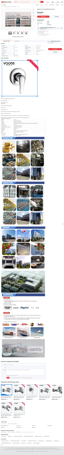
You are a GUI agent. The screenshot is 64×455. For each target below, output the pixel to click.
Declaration (41, 451)
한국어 (39, 449)
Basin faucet (3, 427)
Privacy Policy (46, 451)
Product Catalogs (14, 423)
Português (16, 449)
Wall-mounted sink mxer (4, 425)
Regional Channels (43, 448)
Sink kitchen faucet (19, 427)
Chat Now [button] (57, 16)
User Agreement (37, 451)
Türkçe (50, 449)
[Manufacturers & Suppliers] (6, 2)
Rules (62, 4)
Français (20, 449)
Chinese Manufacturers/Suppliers (21, 448)
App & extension (51, 4)
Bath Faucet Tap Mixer (16, 443)
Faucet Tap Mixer (23, 440)
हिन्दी (44, 449)
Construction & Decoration (7, 6)
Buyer (41, 4)
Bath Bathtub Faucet (49, 440)
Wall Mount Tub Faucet (38, 436)
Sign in (62, 2)
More (2, 444)
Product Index (48, 448)
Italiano (27, 449)
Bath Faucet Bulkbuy (36, 443)
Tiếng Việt (53, 449)
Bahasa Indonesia (58, 449)
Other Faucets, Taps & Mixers (18, 436)
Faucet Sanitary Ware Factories (14, 440)
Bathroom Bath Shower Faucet (6, 443)
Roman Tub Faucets (46, 436)
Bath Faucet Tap (56, 440)
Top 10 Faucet (23, 443)
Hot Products (9, 448)
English (10, 449)
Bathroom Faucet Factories (32, 440)
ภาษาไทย (47, 449)
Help (46, 4)
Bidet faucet (34, 427)
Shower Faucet (4, 436)
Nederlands (33, 449)
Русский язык (23, 449)
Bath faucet (33, 425)
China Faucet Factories (5, 440)
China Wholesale (28, 448)
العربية (37, 449)
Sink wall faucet (50, 425)
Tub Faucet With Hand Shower (28, 436)
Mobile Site (52, 448)
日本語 (42, 449)
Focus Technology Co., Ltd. (25, 451)
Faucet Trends (29, 443)
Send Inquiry (43, 16)
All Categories (4, 4)
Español (13, 449)
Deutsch (30, 449)
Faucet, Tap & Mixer (13, 6)
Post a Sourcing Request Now (27, 377)
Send (8, 377)
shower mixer (18, 425)
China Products (14, 448)
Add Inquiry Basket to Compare (18, 36)
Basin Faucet (10, 436)
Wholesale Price (33, 448)
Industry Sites (38, 448)
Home (1, 6)
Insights (56, 448)
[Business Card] (61, 45)
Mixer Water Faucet (41, 440)
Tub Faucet (18, 6)
